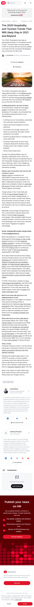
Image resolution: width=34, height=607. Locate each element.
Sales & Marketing (8, 382)
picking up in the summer (21, 327)
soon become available (24, 97)
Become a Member (17, 537)
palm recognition (19, 215)
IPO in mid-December (21, 250)
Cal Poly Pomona (17, 393)
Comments (18, 67)
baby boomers (12, 340)
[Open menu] (30, 3)
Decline (9, 603)
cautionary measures (14, 367)
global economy (26, 93)
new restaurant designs (16, 194)
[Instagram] (22, 458)
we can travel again (8, 333)
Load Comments (17, 486)
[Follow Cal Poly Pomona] (29, 432)
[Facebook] (17, 418)
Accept (25, 603)
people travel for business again (12, 336)
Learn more (18, 599)
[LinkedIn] (7, 418)
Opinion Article (6, 21)
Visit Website (18, 462)
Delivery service (7, 175)
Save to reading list (18, 62)
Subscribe (17, 583)
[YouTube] (28, 458)
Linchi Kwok (10, 55)
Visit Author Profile (18, 422)
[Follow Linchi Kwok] (29, 390)
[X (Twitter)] (26, 418)
